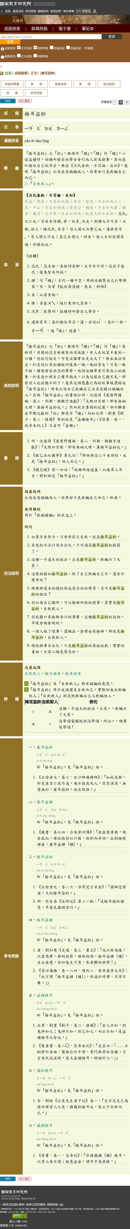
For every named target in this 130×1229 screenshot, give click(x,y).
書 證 (85, 84)
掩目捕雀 (53, 673)
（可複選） (58, 48)
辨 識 (12, 93)
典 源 (36, 84)
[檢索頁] (17, 23)
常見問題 (30, 11)
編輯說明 (43, 11)
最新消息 (18, 11)
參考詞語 (36, 93)
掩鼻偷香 (73, 673)
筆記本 (88, 29)
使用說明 (55, 11)
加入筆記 (24, 101)
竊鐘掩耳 (45, 1125)
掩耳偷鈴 (45, 857)
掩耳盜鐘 (45, 920)
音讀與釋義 (12, 84)
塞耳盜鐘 (45, 802)
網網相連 (52, 1204)
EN (78, 11)
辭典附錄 (39, 29)
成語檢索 (12, 29)
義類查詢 (10, 56)
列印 (7, 101)
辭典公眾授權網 (35, 1204)
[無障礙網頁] (19, 1216)
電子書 (65, 29)
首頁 (7, 11)
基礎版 (86, 11)
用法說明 (109, 84)
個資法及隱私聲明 (13, 1204)
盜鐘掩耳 (45, 995)
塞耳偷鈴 (45, 747)
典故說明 (60, 84)
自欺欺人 (40, 183)
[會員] (94, 11)
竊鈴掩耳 (45, 1070)
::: (2, 11)
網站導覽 (68, 11)
